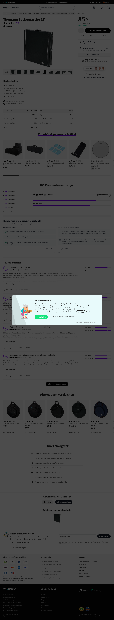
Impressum (79, 322)
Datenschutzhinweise (90, 322)
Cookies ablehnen (57, 317)
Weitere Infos (69, 317)
